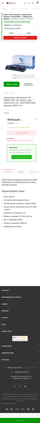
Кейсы (11, 33)
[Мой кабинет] (33, 3)
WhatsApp (25, 386)
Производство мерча (11, 297)
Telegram (15, 386)
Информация (8, 353)
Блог (4, 324)
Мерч (5, 15)
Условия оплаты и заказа (12, 28)
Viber (20, 386)
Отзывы (21, 172)
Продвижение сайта (9, 403)
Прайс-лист (7, 331)
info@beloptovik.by (21, 372)
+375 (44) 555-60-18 (14, 368)
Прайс (29, 33)
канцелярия (15, 17)
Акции (4, 304)
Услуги (5, 317)
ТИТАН (6, 113)
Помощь (5, 360)
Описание (8, 172)
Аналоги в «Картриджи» (28, 84)
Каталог (5, 290)
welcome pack (14, 15)
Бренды (5, 311)
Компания (6, 346)
